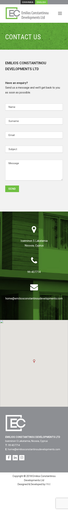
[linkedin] (15, 457)
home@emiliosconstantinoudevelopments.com (34, 298)
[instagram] (21, 457)
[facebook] (8, 457)
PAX (48, 484)
